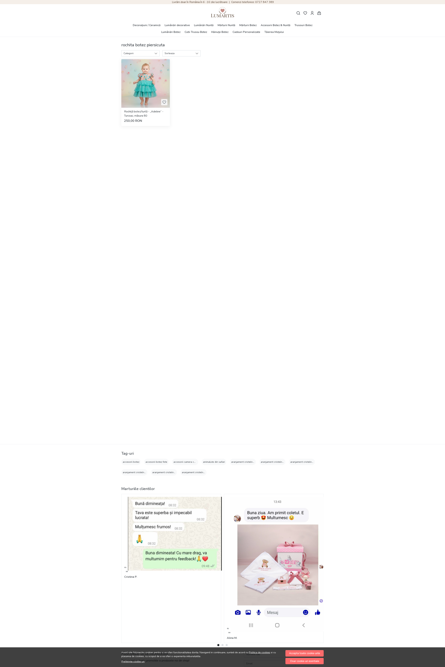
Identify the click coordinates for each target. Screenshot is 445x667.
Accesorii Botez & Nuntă (275, 25)
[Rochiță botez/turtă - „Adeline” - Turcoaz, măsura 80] (145, 83)
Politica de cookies (259, 652)
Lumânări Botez (170, 32)
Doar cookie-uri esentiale (304, 661)
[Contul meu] (312, 13)
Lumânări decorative (177, 25)
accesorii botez (131, 462)
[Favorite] (305, 13)
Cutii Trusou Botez (196, 32)
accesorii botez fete (156, 462)
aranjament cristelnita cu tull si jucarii (311, 462)
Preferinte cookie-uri (133, 661)
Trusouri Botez (303, 25)
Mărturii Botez (248, 25)
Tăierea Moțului (274, 32)
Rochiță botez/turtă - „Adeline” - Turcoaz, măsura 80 (143, 114)
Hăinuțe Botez (219, 32)
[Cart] (319, 13)
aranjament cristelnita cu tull (277, 462)
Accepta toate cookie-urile (304, 653)
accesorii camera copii (185, 462)
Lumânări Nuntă (203, 25)
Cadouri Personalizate (246, 32)
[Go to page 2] (222, 645)
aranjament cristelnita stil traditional (172, 472)
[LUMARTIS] (222, 13)
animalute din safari (214, 462)
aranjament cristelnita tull (196, 472)
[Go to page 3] (227, 645)
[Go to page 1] (218, 645)
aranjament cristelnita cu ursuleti (141, 472)
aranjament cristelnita (243, 462)
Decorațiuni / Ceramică (146, 25)
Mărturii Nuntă (226, 25)
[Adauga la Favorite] (164, 102)
